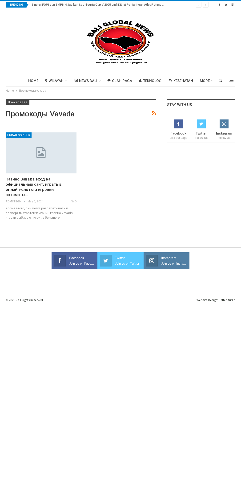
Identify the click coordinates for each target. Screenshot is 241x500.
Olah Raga (122, 81)
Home (33, 81)
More (205, 81)
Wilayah (56, 81)
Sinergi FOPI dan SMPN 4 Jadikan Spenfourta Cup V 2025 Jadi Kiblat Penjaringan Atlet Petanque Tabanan (104, 4)
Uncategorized (18, 135)
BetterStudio (227, 300)
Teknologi (152, 81)
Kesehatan (183, 81)
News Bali (88, 81)
